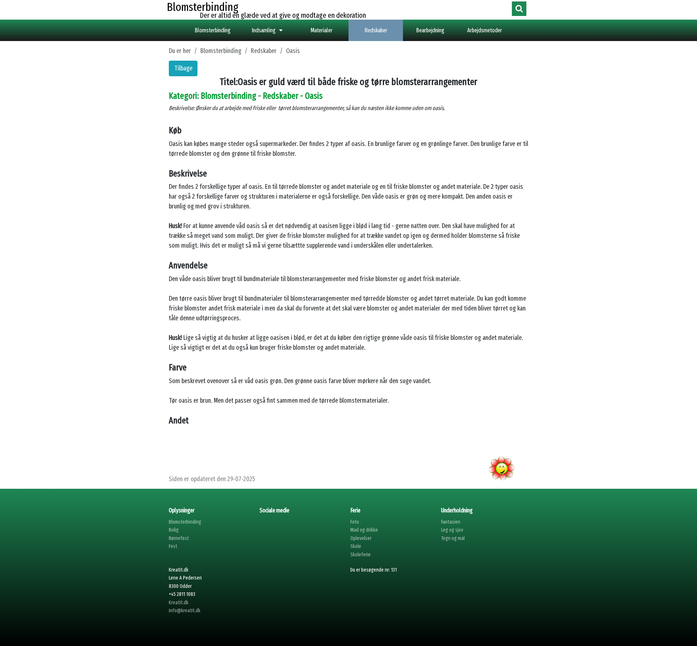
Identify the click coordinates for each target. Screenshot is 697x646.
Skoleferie (360, 555)
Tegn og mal (453, 538)
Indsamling (264, 30)
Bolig (174, 530)
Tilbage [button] (183, 68)
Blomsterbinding (213, 30)
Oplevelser (360, 538)
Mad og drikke (364, 530)
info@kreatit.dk (184, 611)
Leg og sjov (452, 530)
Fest (173, 546)
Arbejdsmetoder (484, 30)
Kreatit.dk (178, 603)
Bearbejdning (430, 30)
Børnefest (179, 538)
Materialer (321, 30)
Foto (354, 522)
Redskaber (375, 30)
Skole (355, 546)
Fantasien (450, 522)
